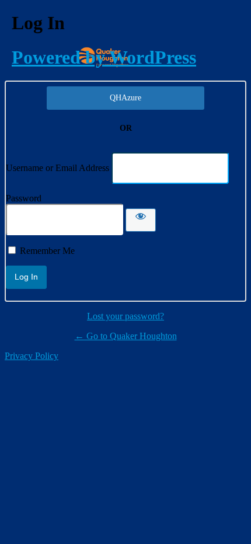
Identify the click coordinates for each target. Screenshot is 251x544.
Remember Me (47, 251)
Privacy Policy (31, 356)
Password (23, 198)
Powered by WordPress (104, 57)
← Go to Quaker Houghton (126, 336)
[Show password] (141, 220)
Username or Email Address (57, 168)
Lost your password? (125, 316)
